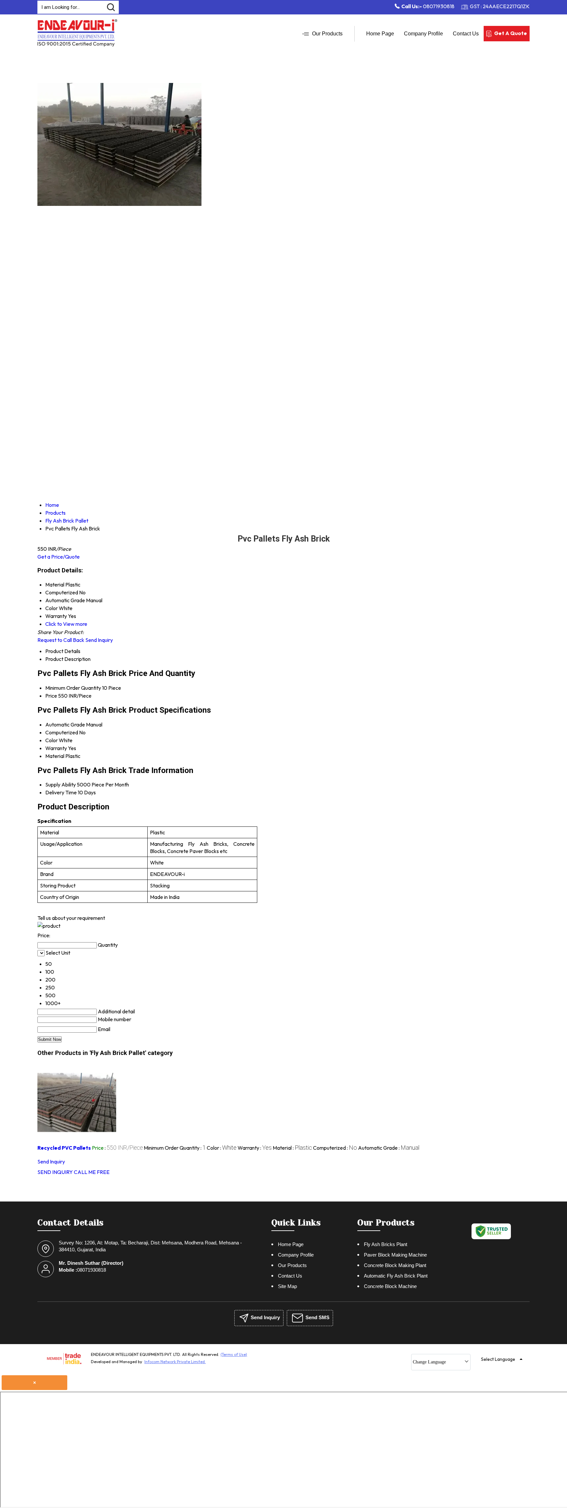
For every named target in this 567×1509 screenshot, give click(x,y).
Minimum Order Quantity (73, 688)
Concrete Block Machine (390, 1286)
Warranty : (255, 1147)
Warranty (56, 748)
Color (51, 740)
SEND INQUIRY (55, 1172)
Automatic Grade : (388, 1147)
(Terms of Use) (233, 1354)
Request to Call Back (60, 640)
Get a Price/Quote (58, 556)
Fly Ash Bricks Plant (385, 1244)
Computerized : (335, 1147)
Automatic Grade (65, 724)
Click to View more (66, 624)
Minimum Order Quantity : (175, 1147)
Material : (292, 1147)
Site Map (287, 1286)
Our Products (327, 33)
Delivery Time (61, 792)
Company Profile (423, 33)
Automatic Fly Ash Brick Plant (396, 1276)
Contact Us (466, 33)
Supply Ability (60, 784)
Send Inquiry (99, 640)
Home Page (380, 33)
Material (54, 756)
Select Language (498, 1359)
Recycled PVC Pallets (64, 1147)
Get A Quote (510, 33)
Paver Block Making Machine (395, 1255)
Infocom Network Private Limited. (175, 1361)
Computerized (61, 732)
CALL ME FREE (92, 1172)
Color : (222, 1147)
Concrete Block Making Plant (395, 1265)
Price (51, 695)
